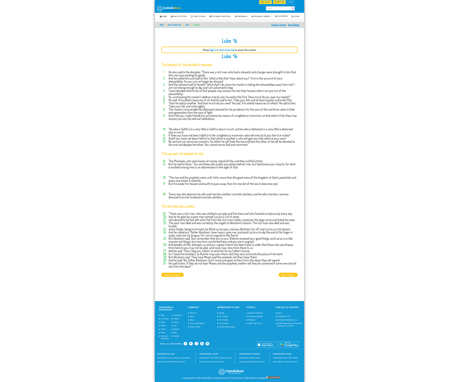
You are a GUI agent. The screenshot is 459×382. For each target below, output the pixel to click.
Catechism (177, 315)
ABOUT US (163, 2)
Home (164, 16)
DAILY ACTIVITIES (180, 16)
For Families (224, 316)
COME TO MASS (199, 16)
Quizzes (176, 329)
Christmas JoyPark (255, 316)
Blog (175, 332)
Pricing (221, 313)
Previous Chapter (278, 24)
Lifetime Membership (227, 327)
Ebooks (176, 336)
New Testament (174, 24)
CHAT (182, 2)
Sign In (213, 49)
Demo (279, 313)
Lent (175, 326)
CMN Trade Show (255, 323)
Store (296, 16)
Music (163, 332)
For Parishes (224, 323)
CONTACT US (192, 2)
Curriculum (165, 319)
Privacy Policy (195, 327)
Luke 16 (229, 56)
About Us (193, 313)
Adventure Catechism (165, 337)
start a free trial (227, 49)
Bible (162, 24)
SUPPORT (173, 2)
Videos (175, 322)
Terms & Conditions (197, 323)
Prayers (176, 319)
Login (290, 2)
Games (163, 329)
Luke (187, 24)
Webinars (251, 320)
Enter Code (279, 2)
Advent (163, 326)
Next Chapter (293, 24)
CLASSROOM (282, 16)
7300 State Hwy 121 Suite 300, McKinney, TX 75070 (289, 324)
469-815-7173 (284, 316)
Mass (163, 322)
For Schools (223, 320)
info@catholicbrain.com (288, 320)
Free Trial (265, 2)
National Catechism (255, 313)
